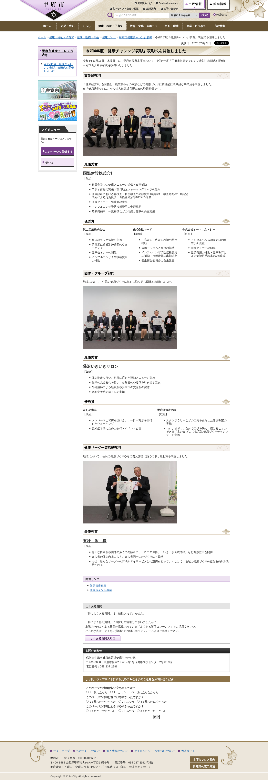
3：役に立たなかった (145, 692)
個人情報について (117, 751)
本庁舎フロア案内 (204, 759)
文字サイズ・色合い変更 (126, 8)
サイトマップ (61, 751)
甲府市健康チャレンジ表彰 (135, 37)
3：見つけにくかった (153, 701)
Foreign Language (168, 3)
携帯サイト (188, 751)
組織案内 (151, 8)
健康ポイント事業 (101, 590)
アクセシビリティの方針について (154, 751)
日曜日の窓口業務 (204, 766)
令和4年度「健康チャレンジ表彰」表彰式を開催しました (59, 67)
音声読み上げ (145, 3)
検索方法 (221, 14)
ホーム (42, 37)
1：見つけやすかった (102, 701)
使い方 (49, 162)
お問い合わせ (171, 8)
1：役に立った (98, 692)
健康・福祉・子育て (61, 37)
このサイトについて (88, 751)
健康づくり (109, 37)
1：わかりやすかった (102, 710)
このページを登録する (59, 151)
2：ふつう (120, 692)
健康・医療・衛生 (88, 37)
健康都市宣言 (98, 585)
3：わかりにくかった (153, 710)
